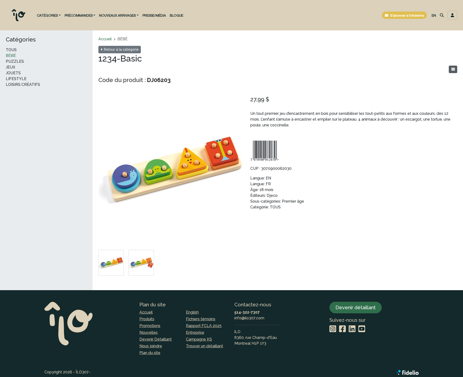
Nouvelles (148, 332)
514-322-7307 (247, 312)
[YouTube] (361, 329)
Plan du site (149, 352)
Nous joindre (150, 346)
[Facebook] (342, 329)
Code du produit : (122, 79)
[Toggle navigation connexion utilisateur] (452, 15)
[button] (442, 15)
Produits (146, 319)
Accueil (105, 39)
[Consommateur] (453, 69)
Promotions (149, 325)
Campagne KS (199, 339)
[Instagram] (332, 329)
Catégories (21, 39)
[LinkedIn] (352, 329)
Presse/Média (154, 15)
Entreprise (195, 332)
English (192, 312)
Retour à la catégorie (121, 49)
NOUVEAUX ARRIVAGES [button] (117, 15)
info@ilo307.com (249, 318)
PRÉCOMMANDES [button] (79, 15)
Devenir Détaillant (155, 339)
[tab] (111, 263)
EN (434, 15)
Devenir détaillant (355, 307)
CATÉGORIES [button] (47, 15)
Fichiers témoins (200, 319)
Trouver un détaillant (204, 346)
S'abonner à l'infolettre (407, 15)
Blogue (176, 15)
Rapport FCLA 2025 (204, 325)
